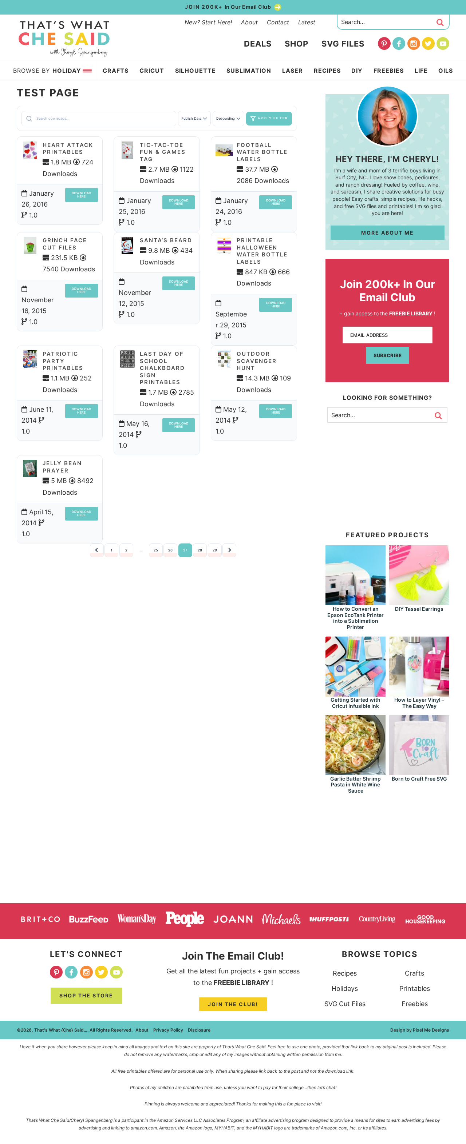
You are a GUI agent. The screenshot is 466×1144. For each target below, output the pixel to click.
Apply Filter (273, 118)
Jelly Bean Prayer (62, 467)
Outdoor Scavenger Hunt (257, 360)
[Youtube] (443, 43)
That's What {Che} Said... (64, 39)
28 (200, 550)
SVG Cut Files (345, 1004)
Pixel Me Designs (431, 1030)
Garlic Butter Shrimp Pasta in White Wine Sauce (355, 785)
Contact (278, 22)
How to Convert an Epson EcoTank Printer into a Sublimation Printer (355, 618)
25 (156, 550)
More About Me (387, 233)
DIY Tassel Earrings (419, 609)
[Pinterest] (384, 43)
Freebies (415, 1004)
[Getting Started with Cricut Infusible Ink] (355, 693)
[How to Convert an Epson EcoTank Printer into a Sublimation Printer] (355, 602)
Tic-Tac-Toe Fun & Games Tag (163, 152)
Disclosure (199, 1030)
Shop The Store (86, 995)
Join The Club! (233, 1004)
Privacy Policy (168, 1030)
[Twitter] (428, 43)
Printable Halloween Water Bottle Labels (262, 251)
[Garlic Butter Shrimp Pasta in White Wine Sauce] (355, 772)
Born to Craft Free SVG (419, 779)
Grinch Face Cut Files (65, 244)
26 (170, 550)
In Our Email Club (228, 7)
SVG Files (342, 43)
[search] (440, 22)
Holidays (345, 988)
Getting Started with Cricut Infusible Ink (355, 703)
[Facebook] (398, 43)
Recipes (345, 973)
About (249, 22)
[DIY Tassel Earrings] (419, 602)
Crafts (414, 973)
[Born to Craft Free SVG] (419, 772)
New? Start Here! (208, 22)
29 (215, 550)
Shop (296, 43)
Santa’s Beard (166, 240)
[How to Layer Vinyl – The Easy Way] (419, 693)
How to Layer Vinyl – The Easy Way (419, 703)
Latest (306, 22)
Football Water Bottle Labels (262, 152)
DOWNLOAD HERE (81, 194)
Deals (258, 43)
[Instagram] (413, 43)
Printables (414, 988)
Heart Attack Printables (68, 148)
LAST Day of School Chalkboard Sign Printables (162, 368)
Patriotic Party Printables (63, 360)
